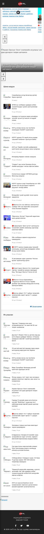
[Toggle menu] (3, 4)
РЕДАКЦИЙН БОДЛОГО (22, 518)
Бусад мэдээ (37, 306)
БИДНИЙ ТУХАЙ (22, 520)
